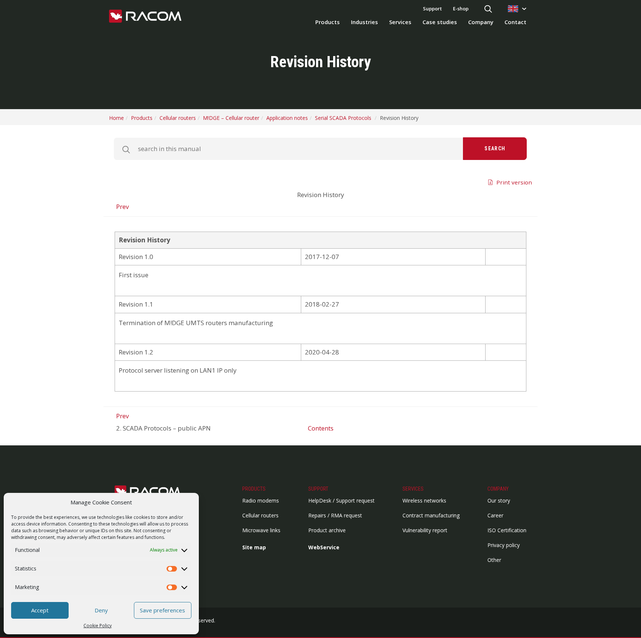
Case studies (440, 22)
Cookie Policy (97, 625)
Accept (40, 610)
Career (495, 515)
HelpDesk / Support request (341, 500)
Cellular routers (260, 515)
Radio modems (260, 500)
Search (494, 148)
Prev (122, 206)
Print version (514, 182)
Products (327, 22)
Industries (364, 22)
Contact (515, 22)
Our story (498, 500)
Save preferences (162, 610)
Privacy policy (503, 545)
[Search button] (488, 9)
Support (432, 8)
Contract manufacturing (431, 515)
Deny (101, 610)
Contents (320, 428)
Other (494, 559)
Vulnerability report (424, 530)
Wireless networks (424, 500)
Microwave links (261, 530)
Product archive (327, 530)
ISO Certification (506, 530)
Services (400, 22)
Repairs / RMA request (335, 515)
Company (480, 22)
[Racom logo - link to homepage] (145, 17)
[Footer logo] (152, 491)
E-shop (461, 8)
